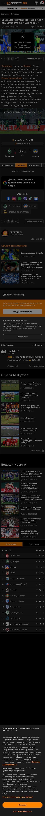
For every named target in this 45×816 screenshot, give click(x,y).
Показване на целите (22, 811)
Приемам (22, 805)
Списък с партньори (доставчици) (17, 797)
